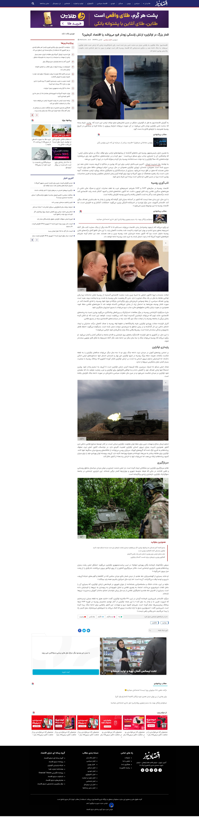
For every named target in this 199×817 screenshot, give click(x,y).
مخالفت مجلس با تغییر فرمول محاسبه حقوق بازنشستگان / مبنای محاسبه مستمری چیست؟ (52, 196)
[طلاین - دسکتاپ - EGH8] (99, 19)
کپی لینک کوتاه (163, 630)
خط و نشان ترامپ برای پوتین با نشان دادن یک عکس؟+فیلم (146, 554)
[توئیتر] (84, 630)
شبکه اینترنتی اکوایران (55, 765)
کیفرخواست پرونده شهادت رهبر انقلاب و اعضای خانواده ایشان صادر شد (52, 68)
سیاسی (137, 3)
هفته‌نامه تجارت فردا (56, 769)
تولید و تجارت (78, 3)
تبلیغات (127, 758)
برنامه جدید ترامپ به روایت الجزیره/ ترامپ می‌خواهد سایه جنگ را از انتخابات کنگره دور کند (52, 102)
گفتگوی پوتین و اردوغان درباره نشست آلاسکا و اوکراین (148, 557)
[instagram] (151, 770)
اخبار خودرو (91, 771)
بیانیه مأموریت (124, 768)
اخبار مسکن (91, 768)
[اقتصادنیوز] (151, 756)
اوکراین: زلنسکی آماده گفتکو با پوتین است (151, 551)
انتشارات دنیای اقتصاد (55, 776)
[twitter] (155, 770)
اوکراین (154, 623)
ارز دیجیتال (57, 3)
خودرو (113, 3)
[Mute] (105, 673)
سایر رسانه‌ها (44, 3)
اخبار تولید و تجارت (88, 778)
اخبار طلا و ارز (90, 758)
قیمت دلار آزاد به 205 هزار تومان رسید (60, 231)
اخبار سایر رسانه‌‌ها (89, 788)
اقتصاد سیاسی (102, 3)
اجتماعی (67, 3)
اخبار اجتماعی (90, 781)
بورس (129, 3)
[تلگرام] (88, 630)
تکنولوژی (90, 3)
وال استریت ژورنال (153, 164)
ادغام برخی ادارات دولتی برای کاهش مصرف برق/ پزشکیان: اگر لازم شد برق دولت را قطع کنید (53, 213)
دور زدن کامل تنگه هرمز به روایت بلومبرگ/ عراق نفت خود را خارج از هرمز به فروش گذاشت (51, 75)
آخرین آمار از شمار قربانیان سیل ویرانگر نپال (56, 62)
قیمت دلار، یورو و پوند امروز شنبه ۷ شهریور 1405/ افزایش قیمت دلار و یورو (52, 225)
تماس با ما (126, 761)
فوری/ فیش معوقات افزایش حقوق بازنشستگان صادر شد (55, 219)
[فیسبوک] (79, 630)
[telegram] (147, 770)
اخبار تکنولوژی (90, 774)
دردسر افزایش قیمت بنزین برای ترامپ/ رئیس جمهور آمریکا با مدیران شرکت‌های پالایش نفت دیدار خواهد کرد (54, 184)
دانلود (82, 289)
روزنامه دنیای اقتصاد (56, 762)
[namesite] (161, 3)
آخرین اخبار (68, 178)
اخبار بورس (91, 764)
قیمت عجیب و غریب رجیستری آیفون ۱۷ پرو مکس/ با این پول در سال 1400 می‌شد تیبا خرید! (52, 82)
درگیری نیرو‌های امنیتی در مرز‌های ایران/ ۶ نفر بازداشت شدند (54, 190)
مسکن (120, 3)
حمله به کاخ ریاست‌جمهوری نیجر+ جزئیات (57, 88)
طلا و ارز (147, 3)
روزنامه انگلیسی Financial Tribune (51, 773)
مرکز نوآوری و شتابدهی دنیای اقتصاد (50, 784)
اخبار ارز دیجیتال (89, 785)
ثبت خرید (66, 672)
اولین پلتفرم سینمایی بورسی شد (62, 202)
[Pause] (102, 673)
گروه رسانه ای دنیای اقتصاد (53, 758)
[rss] (142, 770)
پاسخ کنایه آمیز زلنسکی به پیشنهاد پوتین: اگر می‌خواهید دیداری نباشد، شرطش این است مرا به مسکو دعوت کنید (129, 548)
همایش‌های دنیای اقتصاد (54, 780)
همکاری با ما (125, 764)
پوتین (89, 123)
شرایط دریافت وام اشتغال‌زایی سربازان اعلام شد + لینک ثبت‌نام (53, 207)
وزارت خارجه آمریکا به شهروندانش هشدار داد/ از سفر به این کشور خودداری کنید (51, 94)
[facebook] (160, 770)
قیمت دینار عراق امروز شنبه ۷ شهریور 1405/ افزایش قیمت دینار (52, 236)
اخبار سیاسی (108, 40)
